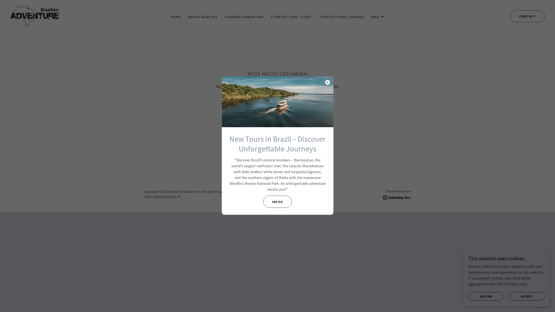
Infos (277, 202)
